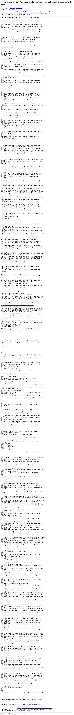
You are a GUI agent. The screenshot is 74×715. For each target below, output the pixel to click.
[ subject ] (23, 14)
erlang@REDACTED (34, 17)
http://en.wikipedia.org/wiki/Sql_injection (16, 662)
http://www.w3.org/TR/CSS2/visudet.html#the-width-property (17, 305)
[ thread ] (19, 14)
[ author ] (28, 14)
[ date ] (15, 14)
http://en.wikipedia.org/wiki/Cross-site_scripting (18, 557)
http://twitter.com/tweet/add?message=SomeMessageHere (19, 584)
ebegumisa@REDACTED (16, 8)
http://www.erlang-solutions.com (13, 687)
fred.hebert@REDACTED (8, 47)
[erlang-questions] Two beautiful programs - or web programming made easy (34, 11)
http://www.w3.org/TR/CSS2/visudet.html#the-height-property (17, 306)
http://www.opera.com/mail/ (35, 692)
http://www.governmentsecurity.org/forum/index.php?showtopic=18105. (23, 565)
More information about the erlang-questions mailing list (13, 713)
